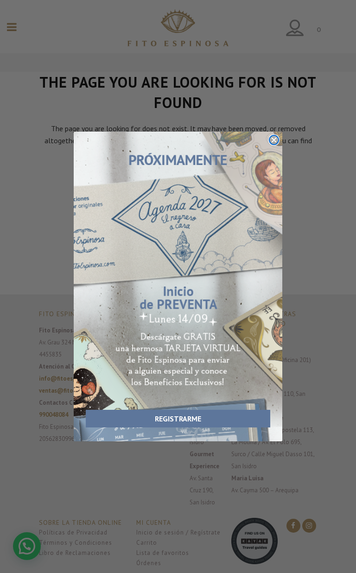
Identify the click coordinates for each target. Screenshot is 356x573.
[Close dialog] (274, 140)
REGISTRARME (178, 418)
